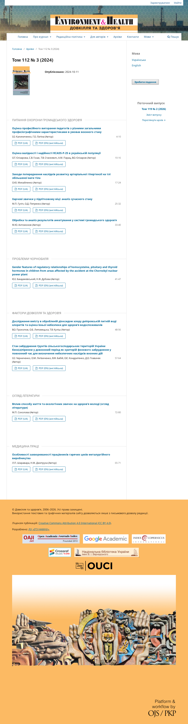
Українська (139, 60)
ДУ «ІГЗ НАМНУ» (38, 529)
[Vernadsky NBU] (107, 553)
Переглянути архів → (154, 120)
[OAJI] (51, 539)
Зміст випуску (153, 114)
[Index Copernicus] (149, 539)
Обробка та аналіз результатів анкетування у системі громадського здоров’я (64, 220)
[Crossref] (59, 553)
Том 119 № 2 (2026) (154, 109)
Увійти (177, 2)
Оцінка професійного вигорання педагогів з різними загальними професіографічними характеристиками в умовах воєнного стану (57, 130)
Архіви (117, 36)
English (136, 65)
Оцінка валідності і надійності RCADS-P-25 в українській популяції (56, 153)
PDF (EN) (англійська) (50, 143)
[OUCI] (94, 566)
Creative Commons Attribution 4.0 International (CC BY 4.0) (75, 523)
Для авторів (98, 36)
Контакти (133, 36)
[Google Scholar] (105, 539)
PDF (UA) (22, 143)
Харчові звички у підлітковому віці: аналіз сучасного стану (52, 199)
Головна (23, 36)
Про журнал (41, 36)
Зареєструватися (160, 2)
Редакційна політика (69, 36)
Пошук (174, 36)
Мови (148, 36)
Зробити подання (145, 82)
